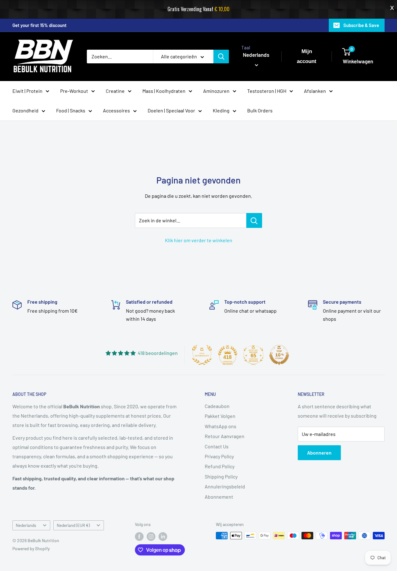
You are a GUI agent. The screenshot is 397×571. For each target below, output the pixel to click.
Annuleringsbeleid (225, 486)
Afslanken (315, 90)
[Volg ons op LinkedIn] (162, 536)
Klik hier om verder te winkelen (198, 240)
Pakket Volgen (220, 416)
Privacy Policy (219, 456)
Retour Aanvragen (224, 436)
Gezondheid (25, 110)
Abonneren (319, 452)
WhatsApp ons (220, 426)
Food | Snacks (70, 110)
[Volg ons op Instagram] (151, 536)
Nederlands (26, 525)
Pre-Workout (74, 90)
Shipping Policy (221, 476)
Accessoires (116, 110)
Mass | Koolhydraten (163, 90)
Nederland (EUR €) (73, 525)
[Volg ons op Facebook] (139, 536)
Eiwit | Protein (27, 90)
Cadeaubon (217, 406)
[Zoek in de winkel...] (254, 220)
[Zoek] (221, 56)
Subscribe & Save (361, 25)
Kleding (221, 110)
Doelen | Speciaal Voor (171, 110)
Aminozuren (216, 90)
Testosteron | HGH (266, 90)
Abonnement (219, 497)
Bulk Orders (260, 110)
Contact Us (217, 446)
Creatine (115, 90)
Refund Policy (219, 466)
